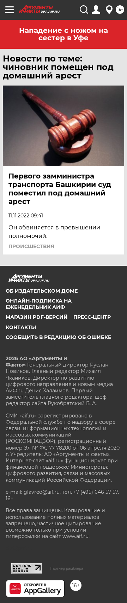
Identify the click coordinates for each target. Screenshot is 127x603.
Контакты (21, 327)
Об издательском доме (42, 291)
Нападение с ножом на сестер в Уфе (63, 34)
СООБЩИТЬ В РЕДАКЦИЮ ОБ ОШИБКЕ (58, 337)
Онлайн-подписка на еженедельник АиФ (39, 304)
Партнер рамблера (66, 568)
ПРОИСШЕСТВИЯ (31, 246)
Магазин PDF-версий (37, 317)
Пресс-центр (92, 317)
